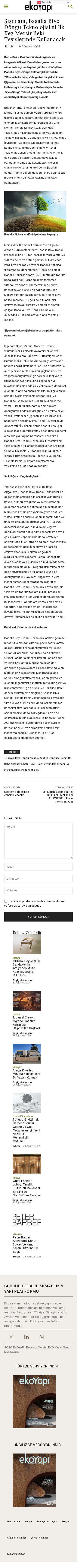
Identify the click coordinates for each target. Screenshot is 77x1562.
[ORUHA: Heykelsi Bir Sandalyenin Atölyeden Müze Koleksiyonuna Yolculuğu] (27, 944)
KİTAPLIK (17, 1234)
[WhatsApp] (42, 1337)
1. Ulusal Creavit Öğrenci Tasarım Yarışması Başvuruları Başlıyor (26, 1022)
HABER (16, 1014)
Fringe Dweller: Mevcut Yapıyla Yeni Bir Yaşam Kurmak (26, 1074)
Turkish (46, 2)
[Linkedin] (26, 1337)
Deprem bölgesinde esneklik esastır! (16, 793)
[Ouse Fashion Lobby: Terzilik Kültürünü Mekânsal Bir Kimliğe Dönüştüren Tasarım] (27, 1164)
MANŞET (17, 958)
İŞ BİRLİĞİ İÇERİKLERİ (23, 1116)
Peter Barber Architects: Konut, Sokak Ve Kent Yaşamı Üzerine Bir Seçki (25, 1244)
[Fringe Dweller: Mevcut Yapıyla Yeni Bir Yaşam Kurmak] (27, 1053)
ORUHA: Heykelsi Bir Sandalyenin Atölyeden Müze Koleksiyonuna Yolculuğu (26, 968)
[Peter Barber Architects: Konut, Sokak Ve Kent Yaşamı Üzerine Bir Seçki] (27, 1220)
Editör (9, 46)
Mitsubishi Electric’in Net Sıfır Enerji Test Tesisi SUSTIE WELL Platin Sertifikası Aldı (58, 796)
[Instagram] (11, 1337)
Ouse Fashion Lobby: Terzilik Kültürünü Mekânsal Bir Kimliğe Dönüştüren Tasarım (27, 1188)
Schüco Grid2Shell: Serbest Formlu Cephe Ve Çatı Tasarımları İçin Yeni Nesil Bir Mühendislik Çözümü (26, 1130)
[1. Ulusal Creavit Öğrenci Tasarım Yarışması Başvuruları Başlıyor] (27, 1001)
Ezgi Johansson (22, 980)
